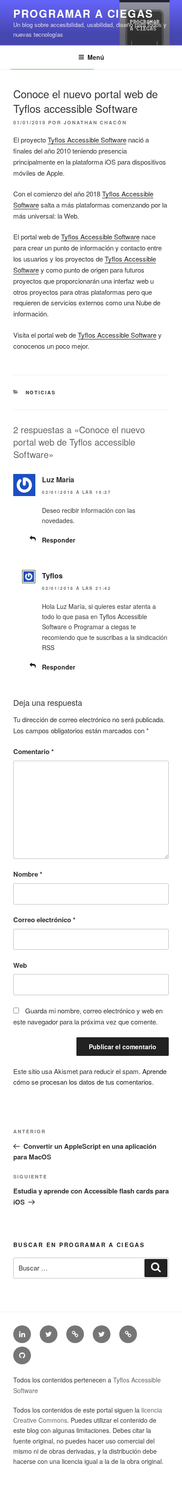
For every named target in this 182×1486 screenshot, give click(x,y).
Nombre (27, 874)
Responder (58, 539)
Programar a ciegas (83, 13)
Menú (95, 57)
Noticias (41, 392)
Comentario (33, 751)
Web (20, 965)
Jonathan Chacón (95, 122)
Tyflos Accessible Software (87, 139)
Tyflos (52, 575)
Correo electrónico (44, 919)
